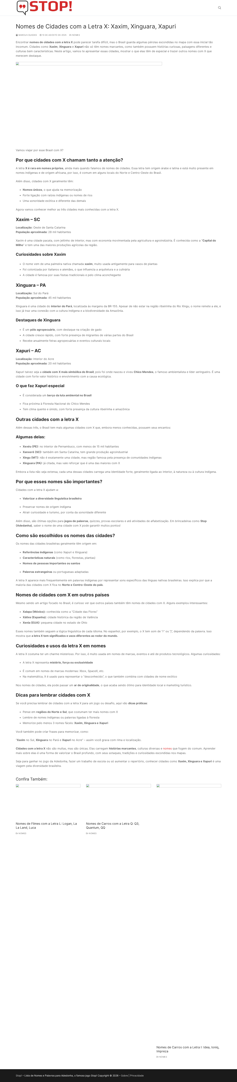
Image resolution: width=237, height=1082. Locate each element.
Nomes (75, 35)
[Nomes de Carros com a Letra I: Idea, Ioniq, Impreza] (188, 914)
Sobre (124, 1075)
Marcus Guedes (27, 35)
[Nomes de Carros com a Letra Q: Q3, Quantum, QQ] (118, 802)
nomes (167, 748)
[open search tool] (219, 7)
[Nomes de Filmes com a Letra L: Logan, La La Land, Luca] (48, 802)
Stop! (19, 1075)
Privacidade (137, 1075)
